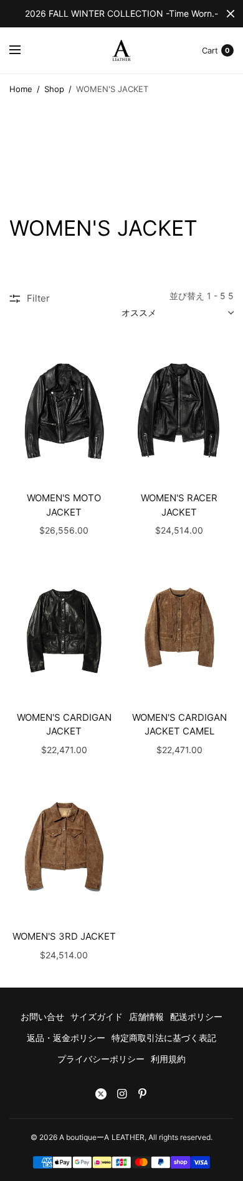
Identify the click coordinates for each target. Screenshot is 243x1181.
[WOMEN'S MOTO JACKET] (63, 410)
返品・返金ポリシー (66, 1037)
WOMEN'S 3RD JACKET (64, 936)
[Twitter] (101, 1094)
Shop (54, 89)
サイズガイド (96, 1016)
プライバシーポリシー (101, 1059)
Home (20, 89)
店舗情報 (146, 1016)
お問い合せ (42, 1016)
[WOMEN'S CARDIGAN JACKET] (63, 629)
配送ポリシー (196, 1016)
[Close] (230, 13)
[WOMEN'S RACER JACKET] (179, 410)
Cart (210, 50)
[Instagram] (121, 1094)
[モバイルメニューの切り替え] (23, 50)
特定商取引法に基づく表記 (164, 1037)
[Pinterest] (142, 1094)
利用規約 (168, 1059)
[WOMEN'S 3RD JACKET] (63, 848)
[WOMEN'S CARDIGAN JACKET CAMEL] (179, 629)
